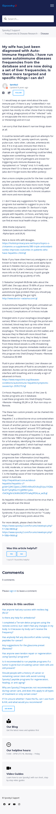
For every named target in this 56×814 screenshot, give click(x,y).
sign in (12, 590)
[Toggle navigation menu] (52, 5)
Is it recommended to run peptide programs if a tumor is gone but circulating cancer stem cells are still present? (27, 665)
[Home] (9, 5)
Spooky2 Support (11, 30)
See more (8, 709)
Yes (11, 554)
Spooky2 (14, 84)
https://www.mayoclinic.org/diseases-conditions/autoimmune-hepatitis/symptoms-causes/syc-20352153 (25, 383)
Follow (18, 93)
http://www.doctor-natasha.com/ (18, 298)
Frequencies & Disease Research (21, 33)
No (21, 554)
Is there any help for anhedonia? (18, 617)
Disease (45, 33)
